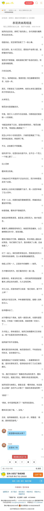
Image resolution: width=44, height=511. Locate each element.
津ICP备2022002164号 (11, 505)
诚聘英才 (6, 492)
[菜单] (41, 3)
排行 (22, 481)
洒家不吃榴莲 (25, 26)
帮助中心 (37, 492)
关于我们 (14, 492)
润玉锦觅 (32, 18)
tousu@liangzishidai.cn (19, 502)
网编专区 (22, 494)
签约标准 (26, 487)
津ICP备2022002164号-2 (8, 500)
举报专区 (30, 492)
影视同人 (11, 18)
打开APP (29, 3)
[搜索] (36, 3)
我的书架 (28, 481)
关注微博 (19, 497)
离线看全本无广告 (20, 457)
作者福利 (18, 487)
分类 (18, 481)
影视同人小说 (12, 10)
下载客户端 (12, 497)
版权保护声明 (39, 500)
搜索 (39, 468)
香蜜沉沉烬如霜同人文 (21, 18)
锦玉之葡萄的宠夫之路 (25, 10)
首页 (4, 10)
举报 (42, 457)
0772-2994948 (38, 502)
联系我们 (22, 492)
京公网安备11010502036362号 (30, 505)
